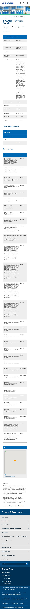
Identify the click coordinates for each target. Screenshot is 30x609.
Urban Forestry (5, 517)
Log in (20, 3)
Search (23, 3)
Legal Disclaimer (5, 603)
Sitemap (22, 603)
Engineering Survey (6, 547)
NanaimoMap (5, 532)
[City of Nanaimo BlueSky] (12, 569)
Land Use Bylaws (6, 551)
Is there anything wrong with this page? (13, 505)
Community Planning (6, 540)
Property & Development (10, 16)
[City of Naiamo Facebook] (2, 569)
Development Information (7, 524)
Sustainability (5, 559)
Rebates (3, 543)
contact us (8, 594)
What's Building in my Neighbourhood (11, 528)
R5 (16, 139)
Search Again (6, 31)
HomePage (3, 16)
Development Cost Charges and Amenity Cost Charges (14, 536)
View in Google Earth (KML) (9, 476)
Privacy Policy (15, 603)
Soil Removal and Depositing (8, 555)
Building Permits (5, 521)
